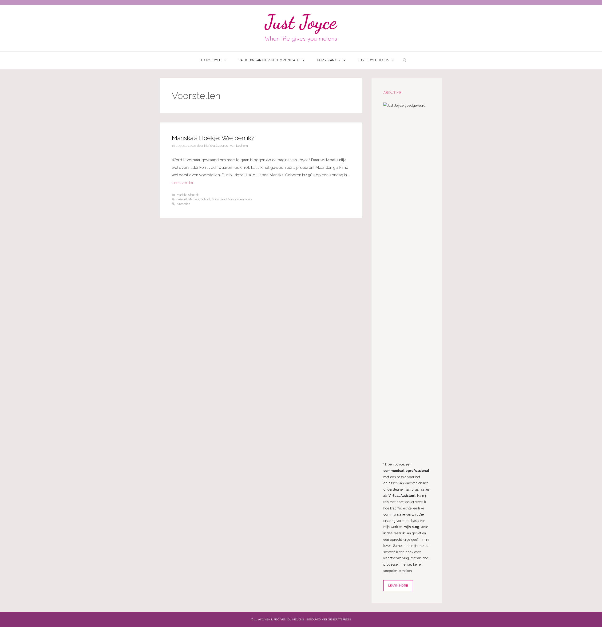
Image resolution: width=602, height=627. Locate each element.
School (205, 199)
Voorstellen (236, 199)
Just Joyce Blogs (373, 60)
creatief (182, 199)
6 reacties (183, 204)
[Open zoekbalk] (404, 60)
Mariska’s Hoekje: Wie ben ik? (213, 138)
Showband (219, 199)
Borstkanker (329, 60)
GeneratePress (339, 619)
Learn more (398, 585)
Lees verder (183, 182)
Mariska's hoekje (188, 195)
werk (248, 199)
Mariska (193, 199)
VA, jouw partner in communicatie (269, 60)
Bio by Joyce (210, 60)
